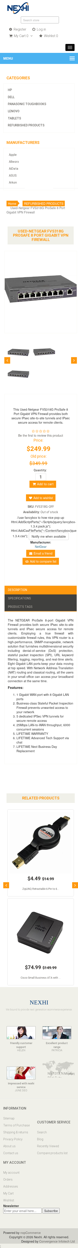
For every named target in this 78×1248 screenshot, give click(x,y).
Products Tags (20, 607)
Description (17, 590)
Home (12, 203)
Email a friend (42, 553)
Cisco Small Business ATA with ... (41, 977)
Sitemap (9, 1118)
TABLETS (14, 118)
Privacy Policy (13, 1139)
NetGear (41, 546)
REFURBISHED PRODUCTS (26, 125)
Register (19, 29)
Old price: (39, 456)
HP (10, 90)
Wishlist (8, 1200)
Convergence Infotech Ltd (57, 1241)
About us (9, 1146)
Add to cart (45, 484)
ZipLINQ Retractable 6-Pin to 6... (40, 888)
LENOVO (14, 111)
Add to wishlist (42, 498)
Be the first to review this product (40, 435)
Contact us (10, 1153)
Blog (40, 1139)
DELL (11, 97)
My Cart (8, 1193)
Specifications (19, 598)
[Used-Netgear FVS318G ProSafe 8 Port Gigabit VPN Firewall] (17, 352)
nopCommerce (30, 1232)
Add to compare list (42, 561)
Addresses (10, 1186)
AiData (13, 168)
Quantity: (40, 470)
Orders (8, 1179)
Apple (13, 154)
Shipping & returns (15, 1132)
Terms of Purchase (16, 1125)
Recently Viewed (48, 1146)
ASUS (13, 175)
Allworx (14, 161)
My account (11, 1172)
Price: (38, 440)
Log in (41, 29)
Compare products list (52, 1153)
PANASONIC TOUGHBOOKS (27, 104)
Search (42, 1132)
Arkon (13, 182)
